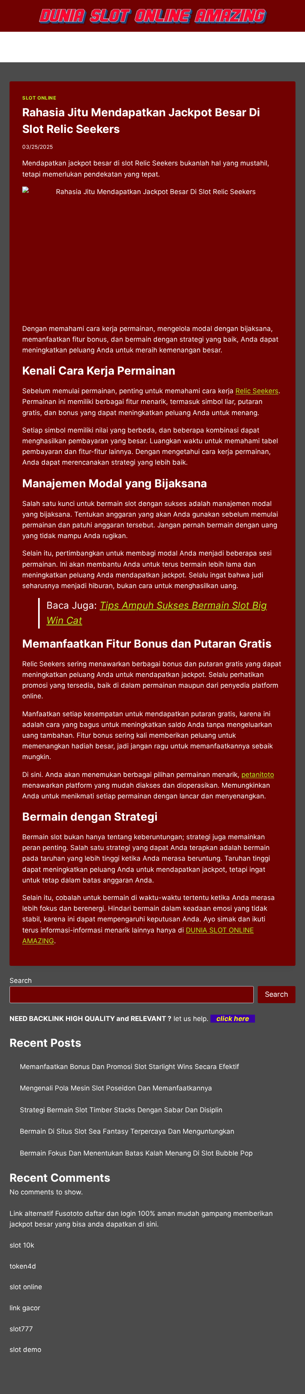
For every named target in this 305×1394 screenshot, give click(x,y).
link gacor (25, 1308)
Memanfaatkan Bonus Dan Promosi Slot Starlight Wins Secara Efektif (129, 1067)
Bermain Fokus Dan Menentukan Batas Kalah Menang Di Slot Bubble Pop (136, 1153)
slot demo (25, 1350)
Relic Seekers (257, 391)
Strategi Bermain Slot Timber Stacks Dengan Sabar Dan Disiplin (121, 1110)
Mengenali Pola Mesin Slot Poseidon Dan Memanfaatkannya (116, 1088)
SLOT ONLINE (39, 98)
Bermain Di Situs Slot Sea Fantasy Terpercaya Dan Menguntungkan (127, 1131)
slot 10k (22, 1245)
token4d (23, 1266)
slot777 (21, 1329)
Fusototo (69, 1213)
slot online (26, 1287)
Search (21, 980)
